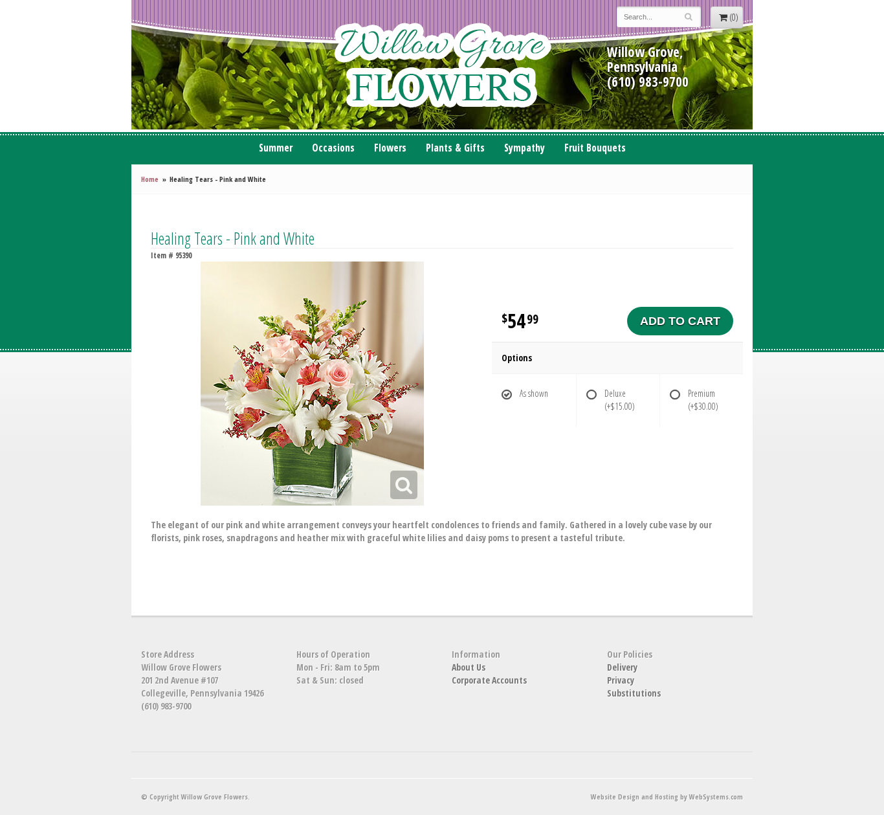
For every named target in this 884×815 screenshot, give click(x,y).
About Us (468, 667)
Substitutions (634, 693)
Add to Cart (680, 321)
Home (150, 179)
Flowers (390, 148)
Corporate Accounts (489, 680)
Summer (276, 148)
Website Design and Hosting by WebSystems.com (667, 796)
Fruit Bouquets (595, 148)
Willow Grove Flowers (442, 64)
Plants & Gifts (455, 148)
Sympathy (524, 148)
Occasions (333, 148)
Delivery (622, 667)
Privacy (620, 680)
